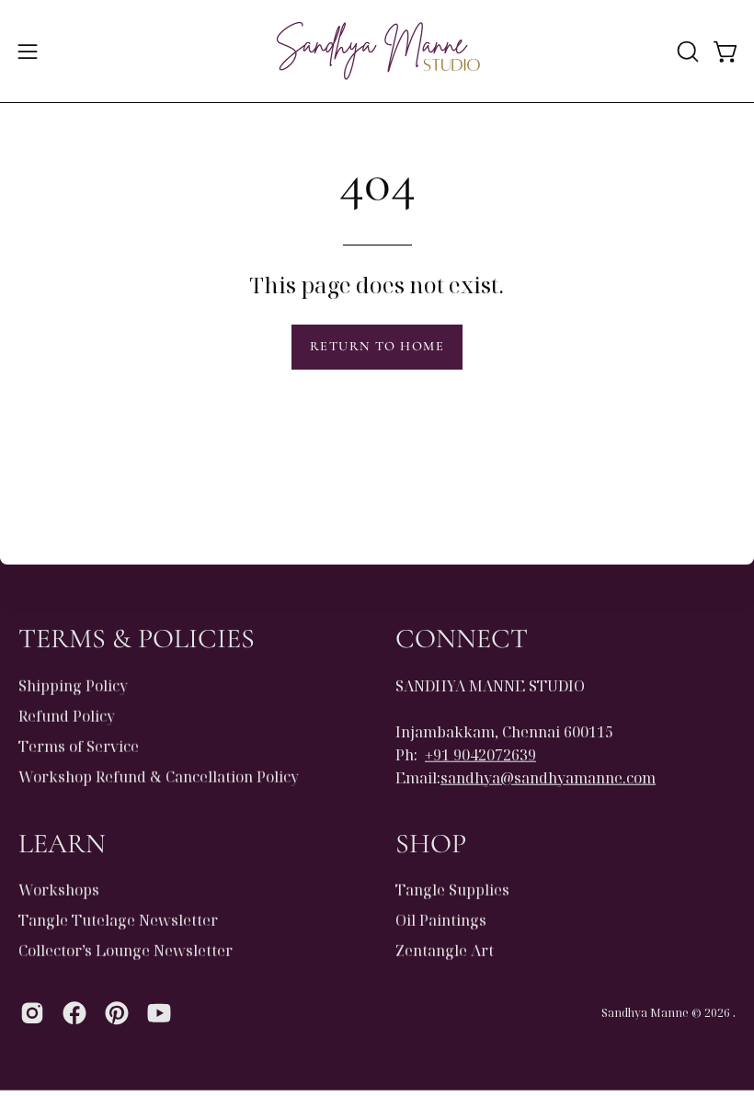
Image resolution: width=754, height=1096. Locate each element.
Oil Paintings (440, 920)
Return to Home (377, 346)
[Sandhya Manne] (377, 51)
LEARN (62, 843)
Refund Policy (66, 715)
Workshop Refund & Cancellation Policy (158, 776)
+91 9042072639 (480, 754)
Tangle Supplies (452, 890)
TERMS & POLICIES (136, 639)
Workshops (58, 890)
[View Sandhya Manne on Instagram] (32, 1013)
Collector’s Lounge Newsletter (125, 951)
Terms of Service (78, 746)
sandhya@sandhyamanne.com (548, 777)
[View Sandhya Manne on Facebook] (74, 1013)
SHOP (430, 843)
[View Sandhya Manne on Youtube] (159, 1013)
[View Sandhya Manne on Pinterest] (117, 1013)
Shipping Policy (73, 685)
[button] (686, 51)
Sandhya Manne (645, 1012)
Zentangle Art (444, 951)
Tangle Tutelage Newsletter (118, 920)
